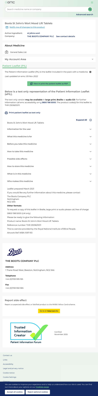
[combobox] (47, 9)
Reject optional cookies (38, 392)
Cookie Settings (9, 377)
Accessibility (8, 364)
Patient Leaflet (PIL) (14, 65)
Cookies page (42, 387)
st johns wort (33, 33)
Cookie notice (8, 373)
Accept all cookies (15, 392)
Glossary (6, 381)
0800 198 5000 (48, 102)
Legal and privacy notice (13, 368)
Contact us (7, 355)
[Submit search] (90, 9)
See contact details (65, 36)
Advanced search (84, 14)
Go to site (49, 311)
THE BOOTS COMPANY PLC (40, 36)
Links (5, 360)
